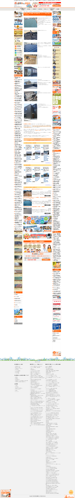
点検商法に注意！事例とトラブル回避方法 (36, 375)
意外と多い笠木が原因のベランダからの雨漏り (18, 98)
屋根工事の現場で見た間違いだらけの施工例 (56, 215)
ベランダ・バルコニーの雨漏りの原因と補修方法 (18, 115)
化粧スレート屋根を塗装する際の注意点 (56, 183)
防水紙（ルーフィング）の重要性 (50, 459)
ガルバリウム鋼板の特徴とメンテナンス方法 (18, 198)
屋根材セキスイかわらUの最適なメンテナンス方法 (57, 187)
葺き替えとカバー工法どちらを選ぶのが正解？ (56, 165)
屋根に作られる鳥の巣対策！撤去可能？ (56, 284)
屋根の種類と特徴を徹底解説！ (18, 77)
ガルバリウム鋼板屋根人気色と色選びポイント (56, 140)
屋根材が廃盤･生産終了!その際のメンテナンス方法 (52, 416)
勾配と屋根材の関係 (48, 432)
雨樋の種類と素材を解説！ (34, 421)
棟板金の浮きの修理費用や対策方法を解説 (18, 90)
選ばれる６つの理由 (17, 367)
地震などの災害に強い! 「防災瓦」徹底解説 (56, 213)
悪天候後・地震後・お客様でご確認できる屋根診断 (52, 370)
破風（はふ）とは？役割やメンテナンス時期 (18, 229)
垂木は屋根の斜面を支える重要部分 (35, 404)
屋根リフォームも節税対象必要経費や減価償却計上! (57, 293)
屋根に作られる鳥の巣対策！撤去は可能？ (36, 420)
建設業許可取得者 (17, 298)
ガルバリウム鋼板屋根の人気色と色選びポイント (52, 391)
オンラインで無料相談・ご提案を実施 (35, 367)
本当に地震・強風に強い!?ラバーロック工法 (51, 478)
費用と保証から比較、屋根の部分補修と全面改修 (57, 161)
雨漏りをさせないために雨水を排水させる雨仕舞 (18, 158)
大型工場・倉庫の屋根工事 (34, 387)
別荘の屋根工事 (55, 289)
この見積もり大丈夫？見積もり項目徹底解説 (56, 242)
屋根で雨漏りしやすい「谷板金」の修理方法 (18, 161)
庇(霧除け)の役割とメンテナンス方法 (17, 128)
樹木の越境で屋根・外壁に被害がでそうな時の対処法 (57, 256)
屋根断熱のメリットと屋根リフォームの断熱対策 (18, 220)
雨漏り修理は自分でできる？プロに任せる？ (18, 86)
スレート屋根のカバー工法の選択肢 (57, 171)
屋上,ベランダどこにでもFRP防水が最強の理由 (18, 111)
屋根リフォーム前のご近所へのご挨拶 (56, 238)
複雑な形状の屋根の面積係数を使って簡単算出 (18, 141)
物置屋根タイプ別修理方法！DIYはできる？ (56, 271)
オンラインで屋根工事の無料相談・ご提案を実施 (56, 234)
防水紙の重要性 (17, 170)
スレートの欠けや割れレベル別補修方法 (56, 173)
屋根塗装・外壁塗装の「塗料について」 (51, 371)
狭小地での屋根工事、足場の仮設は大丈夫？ (51, 380)
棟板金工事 (57, 70)
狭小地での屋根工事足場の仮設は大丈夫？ (56, 191)
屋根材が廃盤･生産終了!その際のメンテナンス (18, 184)
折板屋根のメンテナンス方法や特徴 (50, 401)
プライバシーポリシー (18, 302)
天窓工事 (57, 77)
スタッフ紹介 (17, 296)
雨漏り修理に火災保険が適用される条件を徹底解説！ (52, 493)
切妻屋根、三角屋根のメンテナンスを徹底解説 (18, 147)
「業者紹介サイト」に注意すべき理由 (56, 260)
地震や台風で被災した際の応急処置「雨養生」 (18, 135)
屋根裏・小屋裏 (48, 427)
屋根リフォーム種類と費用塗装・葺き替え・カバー (57, 169)
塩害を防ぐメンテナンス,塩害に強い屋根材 (18, 180)
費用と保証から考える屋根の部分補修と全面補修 (37, 402)
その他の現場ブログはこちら (48, 214)
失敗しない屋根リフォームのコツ (56, 155)
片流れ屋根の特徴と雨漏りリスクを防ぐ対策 (18, 145)
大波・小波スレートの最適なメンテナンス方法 (18, 126)
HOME (24, 11)
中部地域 (16, 320)
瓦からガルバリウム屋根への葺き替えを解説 (56, 134)
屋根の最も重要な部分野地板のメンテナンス (18, 172)
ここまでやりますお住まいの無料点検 (52, 9)
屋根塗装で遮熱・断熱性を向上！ (50, 431)
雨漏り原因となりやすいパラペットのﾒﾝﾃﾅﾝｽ (18, 109)
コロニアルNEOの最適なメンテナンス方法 (56, 189)
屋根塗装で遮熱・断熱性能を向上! (56, 221)
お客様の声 (16, 378)
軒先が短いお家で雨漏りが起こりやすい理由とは (18, 164)
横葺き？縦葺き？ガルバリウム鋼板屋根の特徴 (57, 144)
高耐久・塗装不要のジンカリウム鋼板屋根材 (18, 200)
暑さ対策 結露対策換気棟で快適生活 (18, 153)
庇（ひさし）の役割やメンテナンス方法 (18, 211)
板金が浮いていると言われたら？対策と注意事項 (57, 252)
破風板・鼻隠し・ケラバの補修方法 (50, 407)
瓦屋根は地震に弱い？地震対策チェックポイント (57, 211)
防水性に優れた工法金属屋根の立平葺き (18, 133)
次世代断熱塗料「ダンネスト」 (55, 219)
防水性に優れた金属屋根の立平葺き (50, 469)
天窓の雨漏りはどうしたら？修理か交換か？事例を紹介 (53, 408)
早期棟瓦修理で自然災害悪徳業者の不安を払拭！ (18, 124)
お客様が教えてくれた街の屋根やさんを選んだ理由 (21, 380)
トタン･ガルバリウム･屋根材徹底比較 (18, 192)
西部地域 (16, 321)
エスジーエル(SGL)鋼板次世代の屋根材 (18, 196)
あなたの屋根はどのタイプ (49, 368)
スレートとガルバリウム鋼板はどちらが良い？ (56, 129)
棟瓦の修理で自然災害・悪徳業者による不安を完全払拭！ (53, 418)
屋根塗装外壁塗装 (57, 74)
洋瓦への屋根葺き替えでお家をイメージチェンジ (18, 186)
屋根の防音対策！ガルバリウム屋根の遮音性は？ (57, 148)
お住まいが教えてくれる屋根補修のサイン (56, 163)
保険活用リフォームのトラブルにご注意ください (57, 258)
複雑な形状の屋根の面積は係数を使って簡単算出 (52, 426)
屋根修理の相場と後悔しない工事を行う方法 (56, 157)
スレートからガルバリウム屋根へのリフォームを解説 (57, 131)
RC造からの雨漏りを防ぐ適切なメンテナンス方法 (18, 209)
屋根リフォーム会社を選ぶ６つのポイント (57, 197)
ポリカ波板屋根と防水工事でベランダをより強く (57, 277)
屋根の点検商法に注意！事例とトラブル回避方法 (56, 250)
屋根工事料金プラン (33, 369)
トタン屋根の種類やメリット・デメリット (56, 177)
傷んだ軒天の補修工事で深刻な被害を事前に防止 (18, 100)
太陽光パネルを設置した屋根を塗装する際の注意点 (37, 422)
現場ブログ (27, 11)
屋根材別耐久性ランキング (17, 178)
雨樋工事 (57, 60)
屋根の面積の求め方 (18, 139)
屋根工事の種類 (56, 47)
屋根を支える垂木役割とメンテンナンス (18, 205)
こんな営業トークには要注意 (56, 246)
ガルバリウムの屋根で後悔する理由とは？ (18, 194)
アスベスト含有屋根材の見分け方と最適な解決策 (18, 167)
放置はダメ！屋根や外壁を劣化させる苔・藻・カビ (52, 475)
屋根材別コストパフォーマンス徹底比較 (18, 175)
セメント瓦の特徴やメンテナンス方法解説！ (18, 118)
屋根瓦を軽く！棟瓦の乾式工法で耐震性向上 (56, 209)
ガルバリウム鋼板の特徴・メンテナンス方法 (51, 441)
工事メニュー (32, 368)
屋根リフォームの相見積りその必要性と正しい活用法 (57, 236)
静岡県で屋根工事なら (18, 300)
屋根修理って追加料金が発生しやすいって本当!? (56, 254)
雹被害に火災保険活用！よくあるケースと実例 (56, 227)
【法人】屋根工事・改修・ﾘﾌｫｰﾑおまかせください (57, 291)
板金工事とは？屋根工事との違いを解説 (18, 88)
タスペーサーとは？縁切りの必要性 (18, 102)
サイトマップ (17, 391)
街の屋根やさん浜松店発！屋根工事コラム (20, 381)
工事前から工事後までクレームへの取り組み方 (56, 240)
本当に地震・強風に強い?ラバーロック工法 (18, 137)
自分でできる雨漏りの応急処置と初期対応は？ (56, 223)
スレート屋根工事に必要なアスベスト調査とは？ (18, 224)
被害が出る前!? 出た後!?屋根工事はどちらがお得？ (57, 244)
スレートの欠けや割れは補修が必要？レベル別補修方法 (53, 399)
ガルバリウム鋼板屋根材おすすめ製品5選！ (56, 142)
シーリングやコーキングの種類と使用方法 (18, 131)
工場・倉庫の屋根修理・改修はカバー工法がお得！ (57, 275)
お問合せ (16, 390)
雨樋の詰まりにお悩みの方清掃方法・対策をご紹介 (57, 280)
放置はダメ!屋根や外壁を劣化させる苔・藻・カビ (18, 182)
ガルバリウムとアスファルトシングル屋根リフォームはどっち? (18, 189)
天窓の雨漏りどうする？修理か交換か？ (18, 216)
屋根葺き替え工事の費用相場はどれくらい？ (56, 159)
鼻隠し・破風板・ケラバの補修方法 (18, 94)
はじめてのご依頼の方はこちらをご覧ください (36, 366)
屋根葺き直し (58, 67)
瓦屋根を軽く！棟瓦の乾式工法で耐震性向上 (51, 434)
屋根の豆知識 (47, 460)
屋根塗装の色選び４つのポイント (55, 217)
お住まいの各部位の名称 (18, 79)
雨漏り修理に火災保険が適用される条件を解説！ (56, 225)
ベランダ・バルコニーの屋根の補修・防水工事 (36, 385)
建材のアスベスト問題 (18, 168)
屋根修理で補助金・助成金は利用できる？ (56, 229)
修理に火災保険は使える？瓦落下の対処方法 (57, 205)
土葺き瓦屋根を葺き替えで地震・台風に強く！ (18, 122)
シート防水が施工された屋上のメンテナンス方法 (18, 107)
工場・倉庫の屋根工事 (56, 285)
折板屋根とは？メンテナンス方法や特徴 (56, 179)
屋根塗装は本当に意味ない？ (17, 83)
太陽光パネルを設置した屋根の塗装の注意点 (56, 181)
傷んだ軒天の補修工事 (49, 451)
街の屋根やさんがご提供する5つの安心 (23, 9)
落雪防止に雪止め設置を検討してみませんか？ (36, 413)
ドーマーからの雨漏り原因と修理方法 (18, 213)
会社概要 (16, 294)
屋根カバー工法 (58, 53)
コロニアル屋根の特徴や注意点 (55, 175)
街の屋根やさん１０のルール (18, 368)
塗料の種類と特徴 (56, 301)
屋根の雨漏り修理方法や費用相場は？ (18, 207)
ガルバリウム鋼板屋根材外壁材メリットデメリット (57, 146)
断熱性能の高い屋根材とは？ (17, 218)
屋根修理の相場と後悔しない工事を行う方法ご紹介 (37, 395)
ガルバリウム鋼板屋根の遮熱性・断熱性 (56, 138)
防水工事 (57, 63)
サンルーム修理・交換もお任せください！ (56, 273)
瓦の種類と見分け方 (18, 162)
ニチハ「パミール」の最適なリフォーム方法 (51, 376)
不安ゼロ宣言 (17, 369)
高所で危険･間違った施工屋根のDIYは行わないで (18, 203)
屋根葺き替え (58, 50)
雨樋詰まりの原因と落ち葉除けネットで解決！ (57, 282)
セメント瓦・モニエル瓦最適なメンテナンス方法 (18, 120)
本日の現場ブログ (17, 379)
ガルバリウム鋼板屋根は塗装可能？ (56, 136)
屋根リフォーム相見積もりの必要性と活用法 (36, 397)
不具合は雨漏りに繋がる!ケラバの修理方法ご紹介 (18, 96)
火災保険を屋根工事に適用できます (35, 384)
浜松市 (16, 318)
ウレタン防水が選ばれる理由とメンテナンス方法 (18, 104)
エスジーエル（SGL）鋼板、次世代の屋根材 (51, 468)
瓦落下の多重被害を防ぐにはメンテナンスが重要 (56, 202)
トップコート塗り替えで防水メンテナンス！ (18, 226)
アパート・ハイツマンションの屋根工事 (56, 287)
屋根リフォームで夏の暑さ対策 (34, 386)
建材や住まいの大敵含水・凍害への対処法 (18, 155)
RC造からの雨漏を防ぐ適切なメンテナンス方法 (52, 443)
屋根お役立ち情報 (55, 198)
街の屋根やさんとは (17, 366)
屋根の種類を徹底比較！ (55, 167)
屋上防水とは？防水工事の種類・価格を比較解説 (18, 113)
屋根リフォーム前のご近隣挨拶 (34, 374)
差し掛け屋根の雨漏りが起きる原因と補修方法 (18, 149)
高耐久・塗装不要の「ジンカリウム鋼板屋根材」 (52, 442)
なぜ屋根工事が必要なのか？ (56, 153)
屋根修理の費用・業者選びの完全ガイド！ (18, 81)
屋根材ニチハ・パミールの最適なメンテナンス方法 (57, 185)
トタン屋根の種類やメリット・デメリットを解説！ (52, 400)
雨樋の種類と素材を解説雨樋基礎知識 (18, 222)
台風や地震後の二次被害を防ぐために (56, 207)
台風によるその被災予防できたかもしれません (57, 200)
